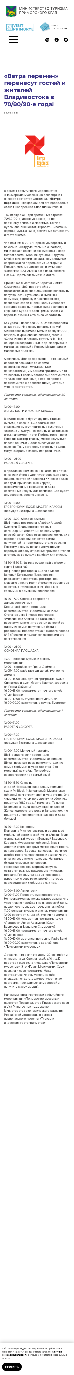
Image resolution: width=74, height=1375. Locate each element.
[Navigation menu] (13, 39)
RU (66, 43)
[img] (47, 40)
